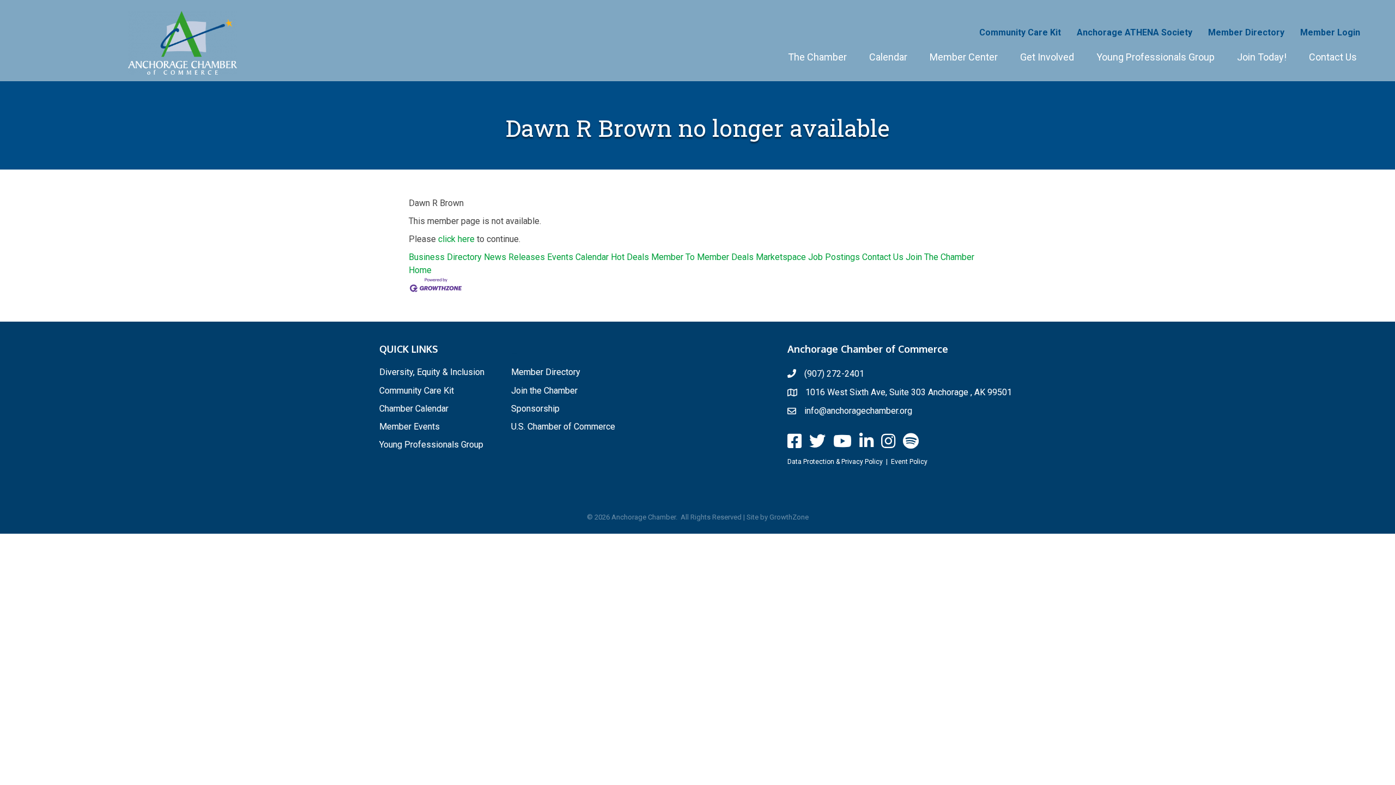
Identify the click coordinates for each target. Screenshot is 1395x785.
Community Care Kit (1020, 32)
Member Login (1330, 32)
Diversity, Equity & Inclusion (431, 372)
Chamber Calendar (413, 408)
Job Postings (834, 257)
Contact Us (1333, 57)
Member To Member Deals (702, 257)
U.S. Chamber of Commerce (563, 426)
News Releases (514, 257)
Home (420, 270)
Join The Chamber (940, 257)
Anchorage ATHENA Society (1134, 32)
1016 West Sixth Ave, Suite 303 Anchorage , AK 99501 (908, 392)
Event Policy (909, 462)
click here (456, 239)
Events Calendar (578, 257)
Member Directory (1246, 32)
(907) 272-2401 (834, 374)
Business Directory (445, 257)
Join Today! (1262, 57)
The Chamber (817, 57)
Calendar (888, 57)
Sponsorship (535, 408)
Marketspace (781, 257)
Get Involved (1047, 57)
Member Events (409, 426)
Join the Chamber (544, 390)
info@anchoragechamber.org (858, 411)
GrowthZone (789, 517)
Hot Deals (630, 257)
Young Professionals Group (1155, 57)
